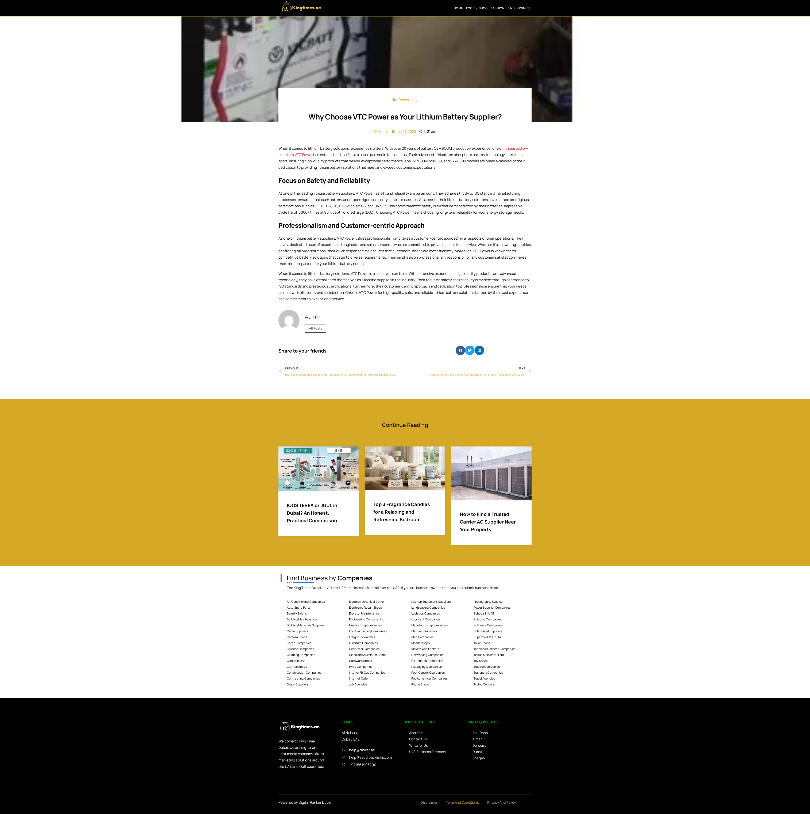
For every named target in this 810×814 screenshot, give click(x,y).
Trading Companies (487, 667)
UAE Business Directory (427, 751)
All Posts (315, 328)
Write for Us (418, 745)
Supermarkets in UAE (488, 637)
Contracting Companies (303, 678)
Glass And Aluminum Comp (367, 655)
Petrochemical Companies (429, 678)
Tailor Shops (482, 643)
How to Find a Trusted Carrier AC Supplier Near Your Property (488, 522)
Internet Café (358, 678)
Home (458, 8)
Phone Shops (420, 684)
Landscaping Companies (428, 607)
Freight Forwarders (362, 637)
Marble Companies (424, 631)
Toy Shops (480, 661)
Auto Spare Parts (298, 607)
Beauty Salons (297, 613)
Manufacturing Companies (429, 625)
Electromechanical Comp (366, 602)
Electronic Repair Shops (365, 607)
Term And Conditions (462, 802)
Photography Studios (488, 602)
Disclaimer (429, 802)
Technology (408, 99)
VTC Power (304, 154)
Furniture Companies (363, 643)
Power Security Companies (492, 607)
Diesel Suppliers (297, 684)
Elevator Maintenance (364, 613)
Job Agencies (358, 684)
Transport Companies (488, 672)
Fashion (498, 8)
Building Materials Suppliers (306, 625)
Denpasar (480, 745)
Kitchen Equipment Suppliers (431, 602)
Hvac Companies (360, 667)
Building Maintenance (302, 619)
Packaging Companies (426, 667)
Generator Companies (364, 649)
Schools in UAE (484, 613)
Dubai (477, 751)
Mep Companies (422, 637)
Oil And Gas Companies (427, 661)
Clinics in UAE (296, 661)
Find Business (520, 8)
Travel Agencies (484, 678)
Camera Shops (297, 637)
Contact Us (418, 739)
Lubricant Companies (426, 619)
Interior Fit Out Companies (367, 672)
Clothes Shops (297, 667)
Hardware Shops (360, 661)
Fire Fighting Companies (365, 625)
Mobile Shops (420, 643)
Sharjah (478, 758)
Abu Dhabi (480, 732)
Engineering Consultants (366, 619)
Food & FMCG (477, 8)
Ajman (477, 739)
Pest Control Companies (428, 672)
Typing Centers (484, 684)
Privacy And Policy (501, 802)
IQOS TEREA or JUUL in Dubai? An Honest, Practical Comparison (312, 513)
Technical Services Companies (494, 649)
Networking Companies (427, 655)
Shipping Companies (488, 619)
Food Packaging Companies (368, 631)
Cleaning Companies (301, 655)
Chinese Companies (300, 649)
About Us (416, 732)
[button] (460, 350)
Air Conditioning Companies (306, 602)
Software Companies (488, 625)
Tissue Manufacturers (489, 655)
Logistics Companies (425, 613)
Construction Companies (304, 672)
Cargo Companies (299, 643)
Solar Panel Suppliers (488, 631)
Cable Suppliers (297, 631)
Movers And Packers (425, 649)
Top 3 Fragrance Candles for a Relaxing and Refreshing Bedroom (401, 512)
